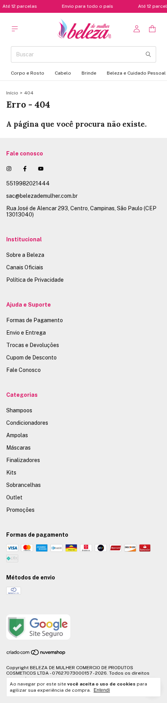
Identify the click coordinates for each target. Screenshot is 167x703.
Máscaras (18, 448)
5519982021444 (28, 183)
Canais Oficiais (24, 267)
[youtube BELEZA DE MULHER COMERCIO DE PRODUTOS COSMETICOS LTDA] (40, 169)
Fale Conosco (23, 370)
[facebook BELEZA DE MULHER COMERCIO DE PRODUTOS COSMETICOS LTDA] (25, 169)
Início (12, 93)
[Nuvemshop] (36, 654)
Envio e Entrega (26, 333)
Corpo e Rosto (27, 73)
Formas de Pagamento (34, 320)
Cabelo (63, 73)
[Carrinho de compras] (152, 29)
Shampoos (19, 410)
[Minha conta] (137, 29)
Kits (11, 472)
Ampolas (17, 435)
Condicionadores (27, 423)
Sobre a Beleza (25, 255)
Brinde (89, 73)
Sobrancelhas (23, 485)
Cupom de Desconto (31, 357)
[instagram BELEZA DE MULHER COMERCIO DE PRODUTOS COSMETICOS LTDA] (9, 169)
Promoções (20, 510)
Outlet (14, 497)
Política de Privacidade (35, 280)
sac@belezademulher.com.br (42, 196)
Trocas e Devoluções (32, 345)
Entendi (102, 690)
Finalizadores (23, 460)
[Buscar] (148, 54)
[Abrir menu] (15, 29)
